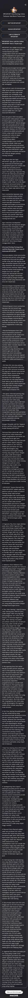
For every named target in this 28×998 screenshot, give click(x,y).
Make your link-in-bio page (14, 992)
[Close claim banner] (22, 991)
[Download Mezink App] (14, 995)
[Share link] (25, 4)
